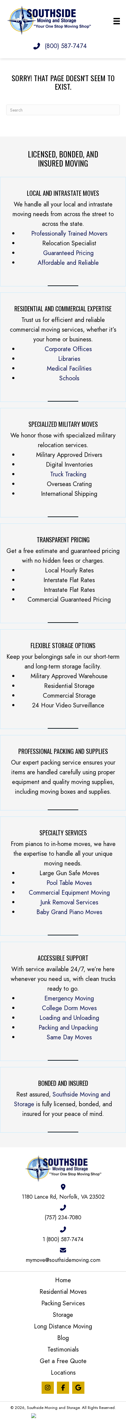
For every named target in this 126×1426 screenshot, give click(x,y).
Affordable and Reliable (68, 262)
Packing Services (63, 1303)
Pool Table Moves (69, 883)
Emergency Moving (69, 998)
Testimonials (63, 1349)
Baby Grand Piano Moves (69, 912)
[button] (48, 1388)
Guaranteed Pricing (68, 253)
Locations (63, 1372)
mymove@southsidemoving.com (63, 1260)
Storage (63, 1314)
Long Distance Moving (63, 1326)
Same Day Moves (69, 1037)
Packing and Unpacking (69, 1027)
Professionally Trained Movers (69, 233)
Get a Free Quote (63, 1361)
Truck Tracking (68, 474)
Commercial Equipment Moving (69, 892)
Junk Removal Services (69, 902)
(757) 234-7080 (63, 1217)
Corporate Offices (68, 349)
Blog (63, 1338)
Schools (69, 378)
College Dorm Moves (69, 1008)
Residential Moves (63, 1291)
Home (63, 1280)
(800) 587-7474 (66, 46)
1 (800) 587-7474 (63, 1239)
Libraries (69, 358)
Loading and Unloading (69, 1017)
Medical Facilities (69, 368)
